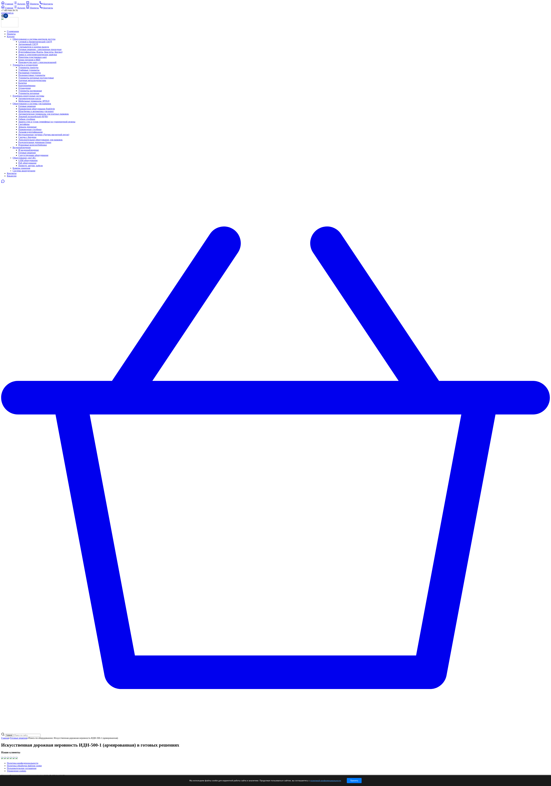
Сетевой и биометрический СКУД (35, 41)
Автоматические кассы (29, 98)
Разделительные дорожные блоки (34, 142)
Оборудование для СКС (24, 158)
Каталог (11, 36)
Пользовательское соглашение (21, 768)
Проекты (11, 34)
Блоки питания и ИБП (29, 60)
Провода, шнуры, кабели (30, 165)
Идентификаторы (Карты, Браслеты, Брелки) (40, 52)
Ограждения (24, 88)
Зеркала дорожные (27, 127)
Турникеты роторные (28, 93)
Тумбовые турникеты (28, 70)
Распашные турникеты (29, 72)
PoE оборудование (27, 163)
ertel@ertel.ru (7, 13)
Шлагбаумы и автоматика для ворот (36, 111)
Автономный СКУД (28, 44)
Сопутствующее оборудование (33, 155)
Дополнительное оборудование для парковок (40, 140)
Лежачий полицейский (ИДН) (33, 116)
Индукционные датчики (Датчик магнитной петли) (43, 134)
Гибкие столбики (26, 119)
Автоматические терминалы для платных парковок (43, 114)
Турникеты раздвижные (30, 90)
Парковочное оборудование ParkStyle (36, 109)
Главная (5, 738)
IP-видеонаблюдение (28, 150)
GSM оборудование (28, 160)
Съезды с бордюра (27, 137)
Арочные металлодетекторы (32, 80)
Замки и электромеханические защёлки (37, 54)
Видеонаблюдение (22, 147)
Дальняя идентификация (30, 132)
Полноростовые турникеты (31, 75)
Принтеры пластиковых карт (32, 57)
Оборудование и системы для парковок (32, 103)
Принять (354, 780)
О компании (13, 31)
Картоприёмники (26, 85)
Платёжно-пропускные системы (28, 96)
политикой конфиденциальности (325, 780)
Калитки (22, 83)
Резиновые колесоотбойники (32, 145)
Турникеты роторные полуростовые (36, 78)
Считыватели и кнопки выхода (33, 47)
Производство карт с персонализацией (37, 62)
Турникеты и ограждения (25, 65)
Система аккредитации (24, 171)
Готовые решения (27, 106)
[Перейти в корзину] (275, 731)
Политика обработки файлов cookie (24, 765)
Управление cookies (16, 771)
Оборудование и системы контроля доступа (34, 39)
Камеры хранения (21, 168)
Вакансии (12, 176)
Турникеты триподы (28, 67)
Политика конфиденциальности (22, 763)
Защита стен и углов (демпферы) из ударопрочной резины (46, 121)
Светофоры (24, 124)
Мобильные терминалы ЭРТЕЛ (33, 101)
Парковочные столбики (29, 129)
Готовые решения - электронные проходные (40, 49)
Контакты (12, 173)
